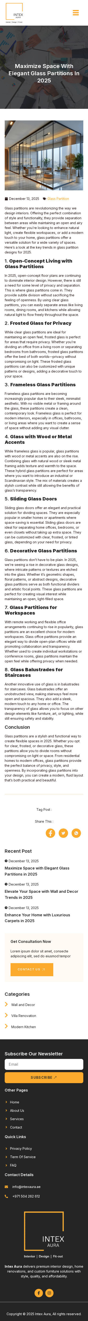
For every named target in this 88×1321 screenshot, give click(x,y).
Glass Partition (58, 199)
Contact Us (29, 969)
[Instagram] (49, 1293)
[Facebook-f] (38, 1293)
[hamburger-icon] (76, 13)
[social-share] (50, 833)
